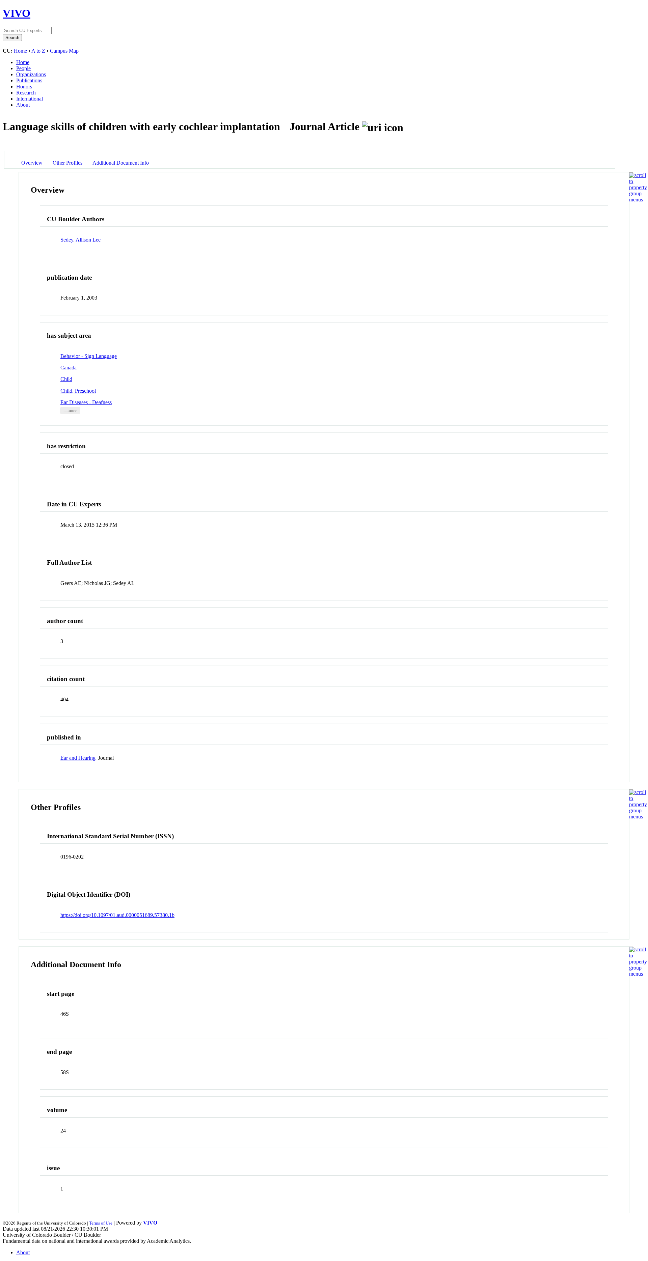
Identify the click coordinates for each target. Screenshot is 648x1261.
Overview (32, 163)
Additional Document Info (120, 163)
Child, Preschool (78, 391)
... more (70, 410)
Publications (29, 80)
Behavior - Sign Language (88, 356)
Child (66, 379)
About (23, 105)
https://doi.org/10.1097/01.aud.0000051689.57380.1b (117, 915)
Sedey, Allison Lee (80, 240)
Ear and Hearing (78, 758)
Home (20, 51)
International (29, 99)
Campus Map (64, 51)
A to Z (38, 51)
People (23, 68)
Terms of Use (100, 1223)
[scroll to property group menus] (638, 199)
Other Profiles (67, 163)
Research (26, 92)
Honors (24, 86)
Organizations (31, 74)
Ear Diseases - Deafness (86, 402)
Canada (68, 367)
